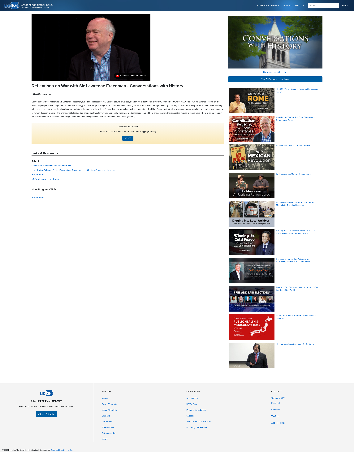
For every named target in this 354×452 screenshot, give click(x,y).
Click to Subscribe (46, 414)
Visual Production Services (198, 421)
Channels (106, 416)
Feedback (275, 403)
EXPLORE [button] (262, 5)
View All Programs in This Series (275, 79)
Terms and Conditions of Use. (62, 450)
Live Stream (107, 421)
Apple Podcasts (278, 423)
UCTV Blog (191, 404)
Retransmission (109, 433)
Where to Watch (109, 427)
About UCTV (192, 398)
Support (189, 416)
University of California (196, 427)
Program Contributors (196, 410)
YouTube (275, 416)
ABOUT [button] (298, 5)
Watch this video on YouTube (131, 76)
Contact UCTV (278, 398)
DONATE (127, 138)
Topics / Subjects (109, 404)
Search (345, 5)
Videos (105, 398)
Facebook (275, 409)
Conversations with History (275, 72)
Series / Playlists (109, 410)
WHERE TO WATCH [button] (281, 5)
